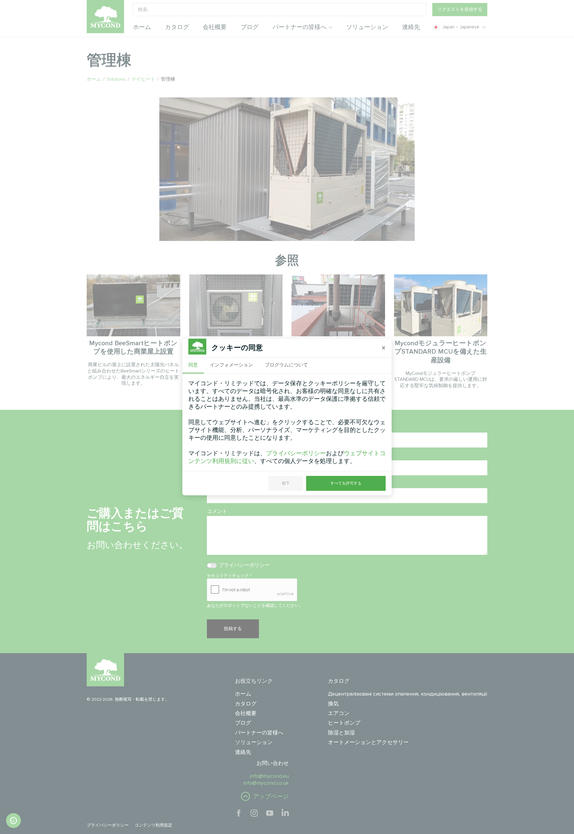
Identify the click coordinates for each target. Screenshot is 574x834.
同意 (193, 364)
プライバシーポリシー (296, 453)
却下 (286, 483)
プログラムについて (286, 364)
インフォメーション (231, 364)
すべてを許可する (345, 483)
